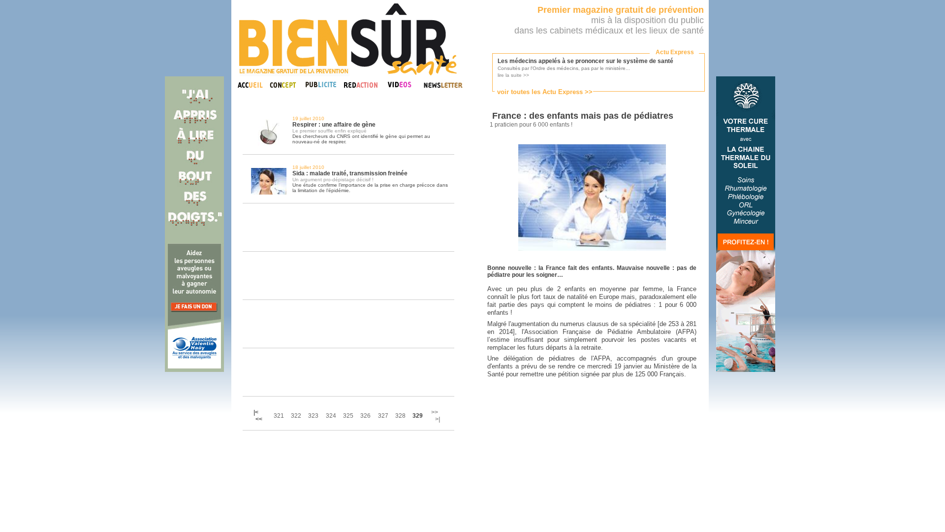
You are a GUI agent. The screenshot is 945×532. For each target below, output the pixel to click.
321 (279, 415)
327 (383, 415)
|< (256, 412)
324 (331, 415)
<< (258, 419)
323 (313, 415)
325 (348, 415)
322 (296, 415)
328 (400, 415)
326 (365, 415)
